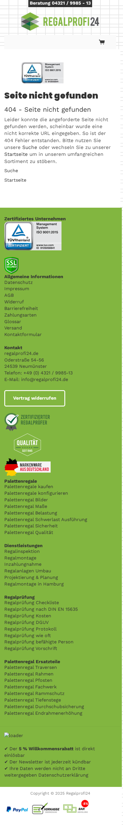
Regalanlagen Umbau (27, 570)
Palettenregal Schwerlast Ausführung (45, 519)
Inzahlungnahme (22, 564)
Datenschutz (18, 282)
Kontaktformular (23, 334)
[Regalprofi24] (60, 21)
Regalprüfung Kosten (27, 615)
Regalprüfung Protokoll (30, 629)
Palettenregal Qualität (28, 532)
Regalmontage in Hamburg (34, 584)
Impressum (16, 288)
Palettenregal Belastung (30, 513)
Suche (29, 147)
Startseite (16, 154)
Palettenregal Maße (25, 506)
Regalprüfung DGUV (26, 622)
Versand (13, 328)
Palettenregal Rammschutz (34, 693)
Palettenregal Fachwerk (30, 687)
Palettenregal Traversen (30, 667)
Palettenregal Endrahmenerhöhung (43, 713)
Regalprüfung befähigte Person (39, 642)
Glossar (12, 321)
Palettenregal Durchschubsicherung (44, 706)
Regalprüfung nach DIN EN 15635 (41, 609)
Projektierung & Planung (31, 577)
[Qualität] (32, 224)
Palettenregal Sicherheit (31, 526)
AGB (9, 295)
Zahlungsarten (20, 315)
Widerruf (14, 302)
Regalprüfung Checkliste (31, 602)
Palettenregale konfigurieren (36, 493)
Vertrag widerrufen (34, 398)
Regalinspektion (22, 551)
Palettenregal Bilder (26, 499)
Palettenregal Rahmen (28, 674)
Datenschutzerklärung (63, 775)
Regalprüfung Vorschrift (30, 648)
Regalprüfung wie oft (27, 635)
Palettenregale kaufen (28, 486)
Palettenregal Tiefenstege (32, 700)
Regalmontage (20, 558)
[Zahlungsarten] (60, 801)
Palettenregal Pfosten (28, 680)
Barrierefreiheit (21, 308)
